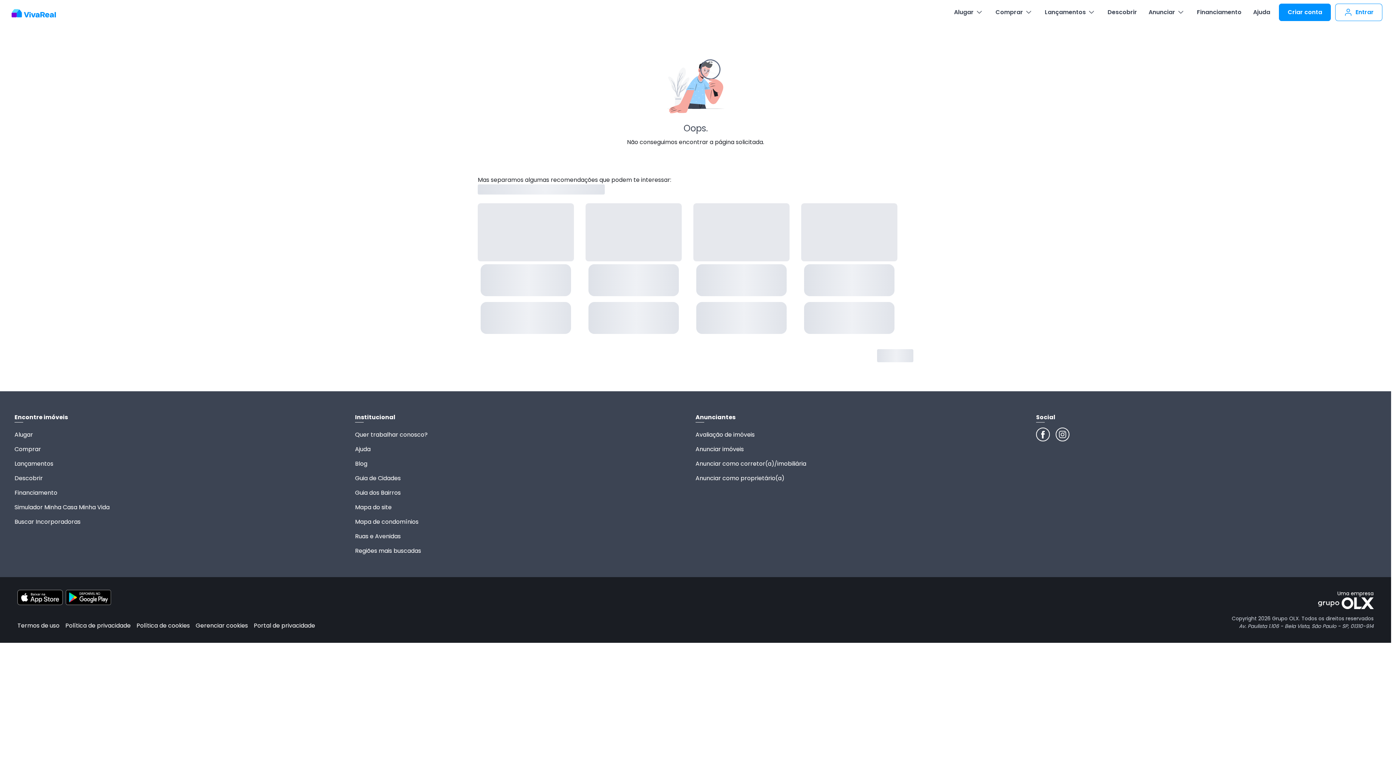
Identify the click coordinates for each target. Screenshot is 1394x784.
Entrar (1365, 12)
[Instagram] (1062, 434)
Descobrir (1122, 12)
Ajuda (1261, 12)
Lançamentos (1065, 12)
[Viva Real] (38, 13)
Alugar (964, 12)
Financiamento (1219, 12)
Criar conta (1305, 12)
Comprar (1009, 12)
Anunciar (1162, 12)
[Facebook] (1043, 434)
